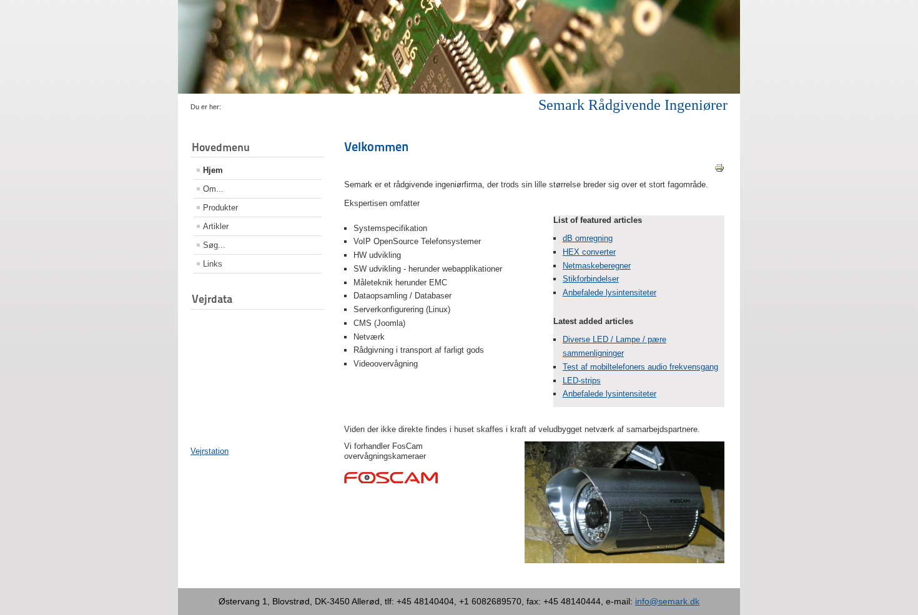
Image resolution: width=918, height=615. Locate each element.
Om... (213, 189)
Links (212, 263)
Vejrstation (209, 451)
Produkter (220, 207)
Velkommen (376, 146)
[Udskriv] (719, 170)
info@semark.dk (667, 601)
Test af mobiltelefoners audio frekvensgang (640, 366)
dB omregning (588, 238)
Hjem (213, 170)
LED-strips (582, 380)
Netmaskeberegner (597, 265)
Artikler (216, 226)
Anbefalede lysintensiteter (609, 292)
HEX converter (589, 252)
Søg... (214, 245)
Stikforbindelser (591, 278)
